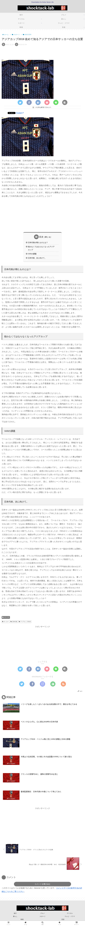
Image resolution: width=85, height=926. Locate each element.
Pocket (19, 113)
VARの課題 (32, 254)
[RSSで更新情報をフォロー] (63, 684)
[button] (78, 466)
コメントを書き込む (42, 884)
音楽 (62, 919)
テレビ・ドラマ (70, 916)
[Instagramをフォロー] (42, 684)
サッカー (6, 621)
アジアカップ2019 (25, 621)
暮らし (15, 916)
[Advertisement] (42, 52)
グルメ (42, 913)
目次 (41, 237)
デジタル (70, 913)
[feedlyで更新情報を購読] (52, 684)
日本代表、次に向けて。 (37, 258)
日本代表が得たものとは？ (38, 242)
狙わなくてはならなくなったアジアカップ (41, 248)
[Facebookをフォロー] (32, 684)
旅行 (15, 913)
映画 (22, 919)
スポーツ (42, 916)
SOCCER (6, 617)
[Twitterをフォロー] (21, 684)
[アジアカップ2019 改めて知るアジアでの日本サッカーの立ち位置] (38, 102)
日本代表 (14, 621)
